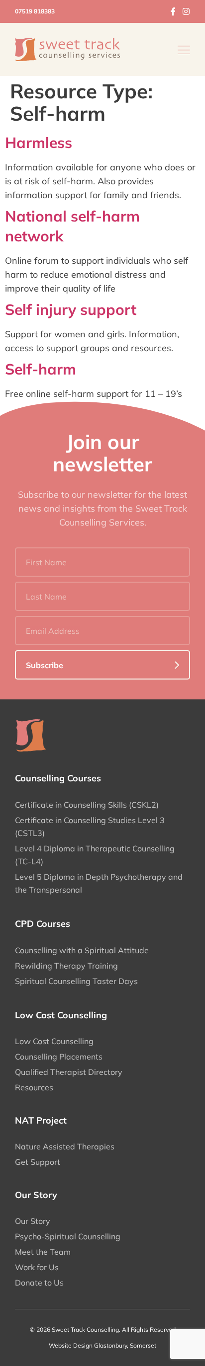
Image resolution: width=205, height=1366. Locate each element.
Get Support (37, 1162)
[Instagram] (186, 11)
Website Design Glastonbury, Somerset (102, 1345)
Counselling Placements (58, 1057)
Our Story (32, 1221)
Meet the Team (43, 1252)
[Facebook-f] (173, 11)
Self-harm (40, 369)
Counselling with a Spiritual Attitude (82, 950)
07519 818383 (35, 11)
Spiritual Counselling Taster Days (76, 981)
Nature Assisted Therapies (64, 1146)
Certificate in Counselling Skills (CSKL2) (87, 805)
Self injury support (70, 309)
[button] (184, 49)
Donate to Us (39, 1283)
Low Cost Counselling (54, 1041)
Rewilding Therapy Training (66, 966)
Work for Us (37, 1267)
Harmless (38, 142)
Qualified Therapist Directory (68, 1072)
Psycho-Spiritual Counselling (67, 1236)
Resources (34, 1087)
